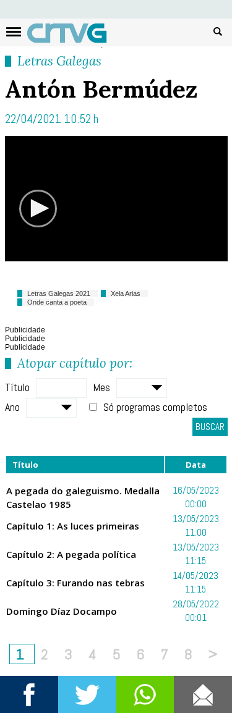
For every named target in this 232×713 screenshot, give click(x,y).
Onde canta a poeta (57, 302)
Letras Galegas (59, 61)
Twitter (87, 694)
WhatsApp (145, 694)
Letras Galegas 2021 (58, 293)
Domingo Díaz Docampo (61, 611)
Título (17, 387)
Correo (203, 694)
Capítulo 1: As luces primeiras (72, 526)
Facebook (29, 694)
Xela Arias (125, 293)
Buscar (218, 31)
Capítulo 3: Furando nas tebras (75, 582)
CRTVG (73, 35)
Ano (12, 407)
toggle (13, 31)
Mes (101, 387)
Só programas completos (155, 407)
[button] (37, 208)
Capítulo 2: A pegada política (71, 554)
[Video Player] (116, 198)
